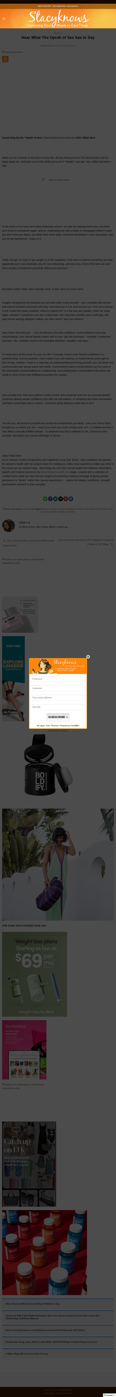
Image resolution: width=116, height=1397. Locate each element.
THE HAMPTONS (59, 6)
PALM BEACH (72, 6)
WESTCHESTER (44, 6)
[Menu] (4, 18)
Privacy (64, 731)
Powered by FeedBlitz (69, 725)
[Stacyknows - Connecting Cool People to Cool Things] (58, 18)
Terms (56, 731)
